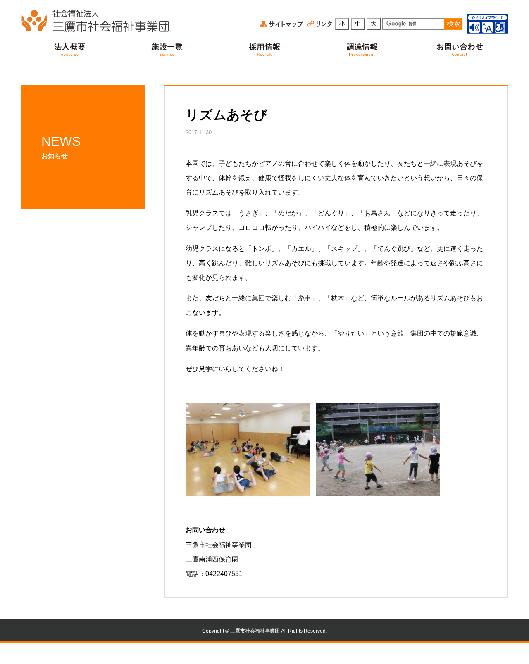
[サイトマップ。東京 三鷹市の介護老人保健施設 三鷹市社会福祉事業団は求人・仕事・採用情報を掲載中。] (282, 24)
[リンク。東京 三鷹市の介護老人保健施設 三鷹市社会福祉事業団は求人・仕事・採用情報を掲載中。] (320, 24)
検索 (453, 23)
